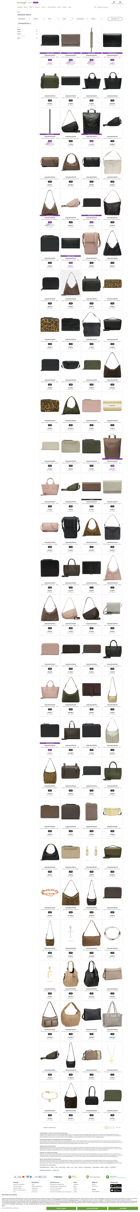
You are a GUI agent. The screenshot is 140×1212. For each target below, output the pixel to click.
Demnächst (95, 1186)
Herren (19, 34)
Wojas (52, 1167)
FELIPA (80, 1167)
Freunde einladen (17, 1186)
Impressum (34, 1192)
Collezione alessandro (45, 1170)
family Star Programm (18, 1184)
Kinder (18, 29)
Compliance (35, 1190)
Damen (19, 31)
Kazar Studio (96, 1167)
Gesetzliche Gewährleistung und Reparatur (61, 1192)
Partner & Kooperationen (19, 1190)
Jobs (14, 1192)
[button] (120, 3)
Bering (102, 1167)
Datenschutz (35, 1188)
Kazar (68, 1167)
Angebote (76, 1184)
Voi (72, 1167)
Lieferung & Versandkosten (57, 1184)
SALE (18, 38)
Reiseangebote (95, 1191)
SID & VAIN (62, 1167)
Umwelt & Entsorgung (55, 1188)
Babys (75, 1186)
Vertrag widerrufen (55, 1190)
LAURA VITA (55, 1170)
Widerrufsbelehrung (37, 1186)
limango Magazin (17, 1188)
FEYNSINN (112, 1167)
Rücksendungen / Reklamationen (58, 1186)
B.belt (106, 1167)
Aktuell (94, 1184)
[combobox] (108, 7)
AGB (33, 1184)
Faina (75, 1167)
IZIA (56, 1167)
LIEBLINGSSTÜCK (44, 1167)
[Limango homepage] (22, 3)
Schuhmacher (87, 1167)
